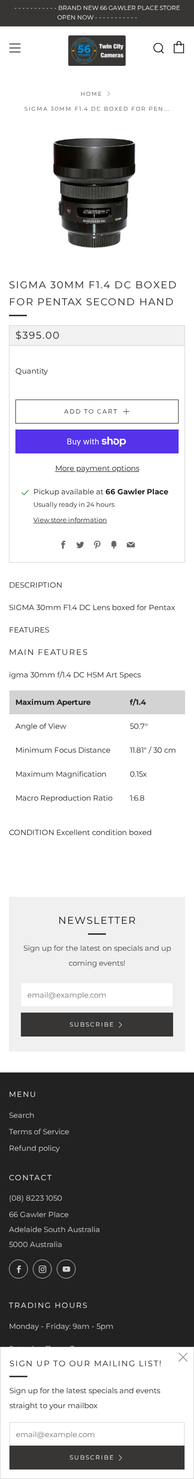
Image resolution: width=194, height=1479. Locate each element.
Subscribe (92, 1024)
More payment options (97, 468)
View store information (70, 520)
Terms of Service (39, 1131)
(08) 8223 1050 (35, 1198)
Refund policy (34, 1148)
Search (21, 1115)
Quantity (31, 371)
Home (91, 93)
